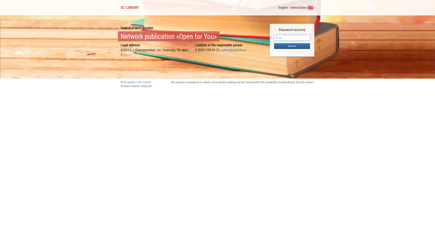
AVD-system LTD (131, 82)
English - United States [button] (293, 7)
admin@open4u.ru (233, 50)
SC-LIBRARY (130, 7)
